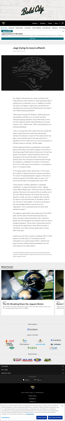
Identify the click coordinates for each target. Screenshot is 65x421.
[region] (32, 412)
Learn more (32, 38)
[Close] (63, 31)
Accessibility (32, 398)
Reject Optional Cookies (55, 417)
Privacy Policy (32, 395)
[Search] (59, 23)
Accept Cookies (42, 417)
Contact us (32, 401)
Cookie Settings (5, 417)
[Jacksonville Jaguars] (32, 388)
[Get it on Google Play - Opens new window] (38, 380)
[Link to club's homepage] (3, 22)
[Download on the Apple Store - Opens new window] (26, 379)
